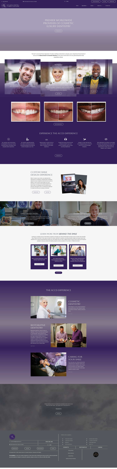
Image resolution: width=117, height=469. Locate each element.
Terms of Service (71, 454)
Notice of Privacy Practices (71, 459)
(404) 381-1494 (46, 458)
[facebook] (64, 1)
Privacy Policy (70, 451)
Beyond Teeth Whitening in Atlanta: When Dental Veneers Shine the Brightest (77, 260)
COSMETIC (66, 448)
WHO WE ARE (49, 443)
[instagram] (66, 1)
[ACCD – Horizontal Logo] (10, 5)
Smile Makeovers (92, 443)
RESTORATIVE (83, 448)
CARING (100, 448)
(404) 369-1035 (5, 1)
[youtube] (67, 1)
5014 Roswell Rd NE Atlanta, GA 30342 (30, 1)
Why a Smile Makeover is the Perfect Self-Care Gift (39, 259)
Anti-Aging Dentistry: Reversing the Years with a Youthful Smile (58, 260)
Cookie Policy (70, 457)
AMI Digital (39, 453)
